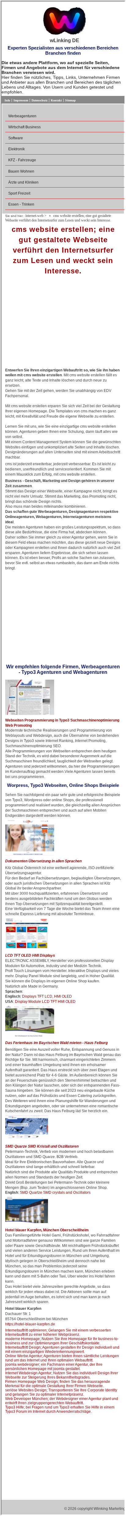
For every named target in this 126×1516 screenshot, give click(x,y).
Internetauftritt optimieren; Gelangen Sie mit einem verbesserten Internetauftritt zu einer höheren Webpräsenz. (58, 1332)
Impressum (20, 100)
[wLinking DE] (64, 20)
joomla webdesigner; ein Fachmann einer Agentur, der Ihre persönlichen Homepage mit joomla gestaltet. (53, 1366)
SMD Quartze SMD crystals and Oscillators (55, 1192)
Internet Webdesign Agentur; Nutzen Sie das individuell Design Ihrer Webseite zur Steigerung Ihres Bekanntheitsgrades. (61, 1375)
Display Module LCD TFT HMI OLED (45, 1001)
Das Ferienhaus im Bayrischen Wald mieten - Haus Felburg (56, 1043)
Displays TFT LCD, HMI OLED (47, 996)
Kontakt (56, 100)
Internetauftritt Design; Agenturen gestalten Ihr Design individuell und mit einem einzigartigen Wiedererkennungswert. (62, 1349)
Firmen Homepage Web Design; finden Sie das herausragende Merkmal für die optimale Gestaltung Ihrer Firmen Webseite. (57, 1383)
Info (7, 100)
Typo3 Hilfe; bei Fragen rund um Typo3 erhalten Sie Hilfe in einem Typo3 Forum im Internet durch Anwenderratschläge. (59, 1409)
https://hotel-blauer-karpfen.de (30, 1324)
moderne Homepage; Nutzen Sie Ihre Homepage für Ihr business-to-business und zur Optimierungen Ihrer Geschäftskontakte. (62, 1341)
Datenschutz (39, 100)
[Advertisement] (63, 323)
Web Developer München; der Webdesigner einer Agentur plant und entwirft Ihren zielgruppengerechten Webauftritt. (61, 1401)
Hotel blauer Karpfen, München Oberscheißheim (47, 1230)
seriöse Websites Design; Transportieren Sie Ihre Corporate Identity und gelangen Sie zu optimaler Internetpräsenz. (61, 1392)
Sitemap (70, 100)
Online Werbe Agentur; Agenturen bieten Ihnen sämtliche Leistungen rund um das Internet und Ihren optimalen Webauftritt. (62, 1358)
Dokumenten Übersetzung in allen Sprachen (43, 861)
